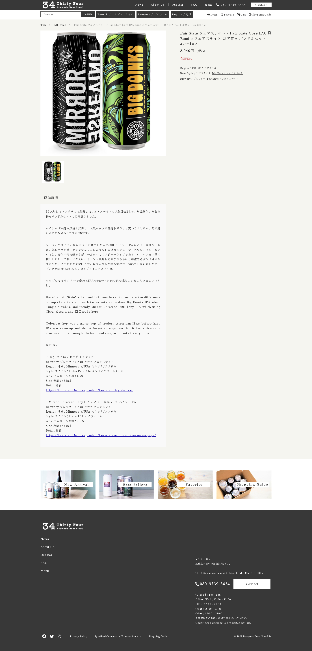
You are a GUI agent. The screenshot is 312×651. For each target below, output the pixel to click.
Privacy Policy (78, 636)
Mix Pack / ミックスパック (227, 73)
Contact (261, 5)
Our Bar (177, 5)
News (139, 5)
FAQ (194, 5)
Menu (209, 5)
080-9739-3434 (233, 4)
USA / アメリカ (207, 68)
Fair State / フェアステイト (223, 79)
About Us (158, 5)
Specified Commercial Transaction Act (117, 636)
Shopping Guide (158, 636)
